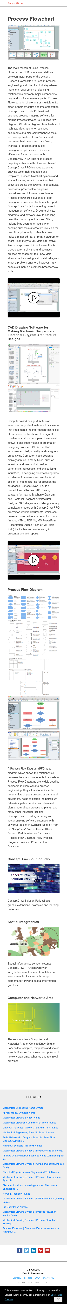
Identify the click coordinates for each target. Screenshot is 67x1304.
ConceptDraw (15, 3)
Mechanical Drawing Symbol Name (21, 1117)
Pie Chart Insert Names (15, 1206)
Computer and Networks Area (30, 997)
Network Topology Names (16, 1193)
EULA (37, 1277)
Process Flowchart (31, 18)
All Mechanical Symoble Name (19, 1112)
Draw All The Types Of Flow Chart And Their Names (30, 1127)
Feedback (28, 1277)
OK (58, 1299)
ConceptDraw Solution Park (29, 859)
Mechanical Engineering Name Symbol (23, 1107)
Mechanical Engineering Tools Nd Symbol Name (28, 1132)
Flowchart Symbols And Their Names (22, 1145)
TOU (52, 1277)
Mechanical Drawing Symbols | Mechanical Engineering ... (33, 1150)
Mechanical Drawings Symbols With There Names (29, 1122)
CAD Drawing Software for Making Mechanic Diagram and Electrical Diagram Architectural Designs (32, 333)
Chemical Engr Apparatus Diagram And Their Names (31, 1172)
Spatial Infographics (23, 921)
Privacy (45, 1277)
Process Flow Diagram (25, 589)
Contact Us (17, 1277)
